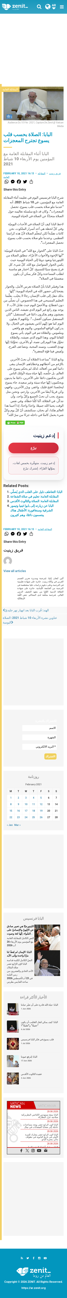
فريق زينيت (55, 173)
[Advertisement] (33, 48)
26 (41, 817)
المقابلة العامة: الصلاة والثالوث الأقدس (34, 501)
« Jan (10, 825)
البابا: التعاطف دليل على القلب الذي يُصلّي (36, 492)
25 (33, 817)
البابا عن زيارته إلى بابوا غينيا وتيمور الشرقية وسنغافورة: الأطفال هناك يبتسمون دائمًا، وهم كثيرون (32, 510)
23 (18, 817)
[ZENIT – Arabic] (19, 7)
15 (10, 810)
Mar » (17, 825)
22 (10, 817)
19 (41, 810)
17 (26, 810)
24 (26, 817)
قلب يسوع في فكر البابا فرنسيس (37, 1039)
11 (33, 804)
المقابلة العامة (10, 89)
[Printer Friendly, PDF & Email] (15, 423)
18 (33, 810)
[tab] (20, 1105)
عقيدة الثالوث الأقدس (31, 1074)
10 (26, 804)
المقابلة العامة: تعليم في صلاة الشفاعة (34, 496)
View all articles (14, 571)
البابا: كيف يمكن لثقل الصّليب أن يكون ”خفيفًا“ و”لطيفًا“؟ (39, 1024)
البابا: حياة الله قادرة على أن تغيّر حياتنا (39, 1004)
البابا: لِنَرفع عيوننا (29, 1056)
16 (18, 810)
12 (41, 804)
